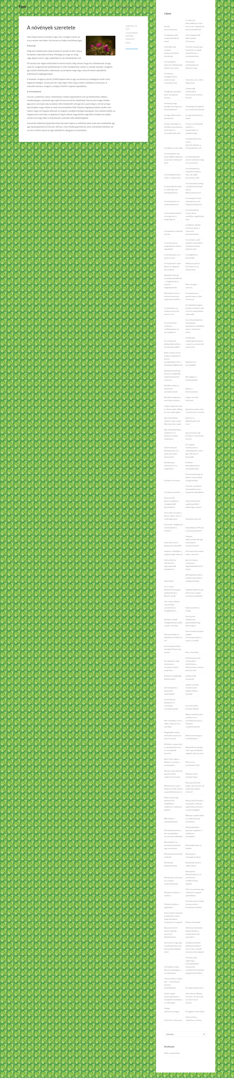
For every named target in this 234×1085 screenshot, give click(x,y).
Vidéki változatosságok (171, 1010)
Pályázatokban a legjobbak (171, 905)
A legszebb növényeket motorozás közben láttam (194, 93)
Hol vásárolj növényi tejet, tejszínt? (195, 552)
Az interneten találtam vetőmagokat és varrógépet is (171, 327)
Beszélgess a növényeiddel (192, 378)
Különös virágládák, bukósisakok (173, 677)
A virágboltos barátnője (192, 256)
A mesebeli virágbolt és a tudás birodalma (195, 108)
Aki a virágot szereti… (191, 286)
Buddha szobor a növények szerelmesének (171, 388)
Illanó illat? (169, 581)
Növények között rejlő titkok (193, 864)
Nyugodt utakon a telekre (172, 894)
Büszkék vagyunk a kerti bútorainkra (172, 399)
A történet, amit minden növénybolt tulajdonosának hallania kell (194, 244)
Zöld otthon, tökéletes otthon (193, 1018)
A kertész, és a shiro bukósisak (195, 81)
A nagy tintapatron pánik (194, 116)
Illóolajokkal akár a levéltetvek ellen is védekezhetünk (194, 578)
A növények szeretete (51, 27)
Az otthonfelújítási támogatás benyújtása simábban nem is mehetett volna (195, 326)
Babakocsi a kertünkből (191, 363)
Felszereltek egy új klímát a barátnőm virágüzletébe (194, 477)
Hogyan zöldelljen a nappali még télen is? (173, 552)
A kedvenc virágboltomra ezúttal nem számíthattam (170, 78)
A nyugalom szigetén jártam (173, 232)
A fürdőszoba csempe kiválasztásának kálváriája (171, 51)
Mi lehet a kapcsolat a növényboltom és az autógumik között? (173, 748)
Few (22, 6)
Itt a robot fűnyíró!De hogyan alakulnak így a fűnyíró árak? (172, 591)
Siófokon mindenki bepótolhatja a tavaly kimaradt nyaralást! (194, 932)
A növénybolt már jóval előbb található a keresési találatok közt (173, 158)
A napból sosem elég (173, 148)
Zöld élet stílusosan (173, 1020)
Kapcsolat (141, 7)
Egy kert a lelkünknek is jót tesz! (193, 421)
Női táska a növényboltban (171, 820)
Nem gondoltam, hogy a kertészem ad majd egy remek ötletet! (195, 787)
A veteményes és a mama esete (172, 256)
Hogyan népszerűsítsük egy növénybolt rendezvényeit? (194, 541)
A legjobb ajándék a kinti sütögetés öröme (173, 94)
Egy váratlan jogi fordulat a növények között (195, 436)
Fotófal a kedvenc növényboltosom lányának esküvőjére (195, 489)
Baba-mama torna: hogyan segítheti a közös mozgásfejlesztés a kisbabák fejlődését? (173, 359)
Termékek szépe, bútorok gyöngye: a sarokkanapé (172, 970)
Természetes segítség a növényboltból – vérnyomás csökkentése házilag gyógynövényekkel (195, 965)
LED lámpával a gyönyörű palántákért (171, 690)
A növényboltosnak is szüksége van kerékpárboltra (172, 189)
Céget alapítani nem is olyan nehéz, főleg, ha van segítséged (173, 409)
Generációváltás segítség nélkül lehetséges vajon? (194, 504)
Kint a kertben (192, 652)
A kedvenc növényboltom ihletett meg (192, 65)
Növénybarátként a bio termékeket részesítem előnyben (173, 833)
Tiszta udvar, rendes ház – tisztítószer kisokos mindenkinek (173, 983)
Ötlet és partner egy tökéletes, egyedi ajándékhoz (195, 892)
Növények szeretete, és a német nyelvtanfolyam (173, 880)
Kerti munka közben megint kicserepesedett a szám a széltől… (195, 636)
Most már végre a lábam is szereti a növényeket (172, 762)
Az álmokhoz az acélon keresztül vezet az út (171, 311)
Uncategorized (132, 48)
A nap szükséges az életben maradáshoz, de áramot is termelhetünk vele (173, 128)
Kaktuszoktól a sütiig (192, 609)
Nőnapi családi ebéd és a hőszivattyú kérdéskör (195, 818)
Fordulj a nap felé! (172, 492)
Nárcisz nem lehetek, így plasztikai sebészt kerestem (173, 774)
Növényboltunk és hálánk (194, 846)
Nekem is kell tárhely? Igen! (192, 775)
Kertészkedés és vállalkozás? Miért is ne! (173, 637)
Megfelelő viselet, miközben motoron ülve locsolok (172, 735)
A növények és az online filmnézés (171, 203)
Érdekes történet (172, 480)
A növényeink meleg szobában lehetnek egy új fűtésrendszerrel (194, 188)
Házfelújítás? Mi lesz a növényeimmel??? (195, 529)
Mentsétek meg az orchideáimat (194, 737)
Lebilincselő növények (191, 677)
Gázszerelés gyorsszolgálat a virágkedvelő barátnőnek (171, 502)
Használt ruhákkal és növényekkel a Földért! (173, 527)
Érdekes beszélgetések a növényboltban (193, 465)
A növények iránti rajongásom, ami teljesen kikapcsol (194, 201)
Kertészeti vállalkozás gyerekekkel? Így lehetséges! (193, 621)
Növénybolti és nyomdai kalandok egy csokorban (172, 845)
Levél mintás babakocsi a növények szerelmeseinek (171, 704)
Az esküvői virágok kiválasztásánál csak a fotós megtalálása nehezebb (195, 309)
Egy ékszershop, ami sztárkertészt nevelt (195, 410)
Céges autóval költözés (192, 399)
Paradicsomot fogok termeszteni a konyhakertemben (195, 904)
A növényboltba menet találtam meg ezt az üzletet (195, 160)
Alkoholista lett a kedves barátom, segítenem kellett (172, 296)
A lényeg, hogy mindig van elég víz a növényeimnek (173, 106)
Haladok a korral (193, 519)
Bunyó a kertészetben (192, 390)
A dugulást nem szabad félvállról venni (171, 38)
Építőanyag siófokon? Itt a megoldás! (170, 465)
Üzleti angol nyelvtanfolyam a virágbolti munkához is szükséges (173, 998)
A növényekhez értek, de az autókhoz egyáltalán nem (195, 214)
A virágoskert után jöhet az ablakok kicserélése (172, 266)
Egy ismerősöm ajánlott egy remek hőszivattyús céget (172, 421)
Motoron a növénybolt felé (192, 763)
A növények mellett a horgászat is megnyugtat (173, 216)
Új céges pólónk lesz (195, 988)
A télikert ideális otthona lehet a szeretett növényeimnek (193, 229)
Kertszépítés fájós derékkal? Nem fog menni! (172, 649)
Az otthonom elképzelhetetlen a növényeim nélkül (172, 344)
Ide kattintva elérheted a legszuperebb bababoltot (170, 564)
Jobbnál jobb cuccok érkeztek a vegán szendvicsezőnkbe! (194, 593)
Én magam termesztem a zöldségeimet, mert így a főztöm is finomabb (194, 450)
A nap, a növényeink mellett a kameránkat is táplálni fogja (194, 128)
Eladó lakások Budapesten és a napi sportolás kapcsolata (171, 452)
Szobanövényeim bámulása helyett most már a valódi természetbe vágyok (195, 947)
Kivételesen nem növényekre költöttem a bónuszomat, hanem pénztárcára (195, 664)
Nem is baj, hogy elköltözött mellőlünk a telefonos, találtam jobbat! (173, 803)
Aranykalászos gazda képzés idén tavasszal (194, 296)
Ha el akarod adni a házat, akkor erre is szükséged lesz (172, 516)
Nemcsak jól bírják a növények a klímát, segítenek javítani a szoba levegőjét (195, 805)
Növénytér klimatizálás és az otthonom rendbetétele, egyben (193, 877)
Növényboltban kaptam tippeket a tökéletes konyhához (194, 832)
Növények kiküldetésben (170, 864)
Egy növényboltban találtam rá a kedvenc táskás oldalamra (172, 434)
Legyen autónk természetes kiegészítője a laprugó (192, 689)
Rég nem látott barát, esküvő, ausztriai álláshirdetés (171, 932)
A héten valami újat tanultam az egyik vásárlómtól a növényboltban (194, 51)
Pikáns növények (193, 922)
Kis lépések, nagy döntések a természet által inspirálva (171, 665)
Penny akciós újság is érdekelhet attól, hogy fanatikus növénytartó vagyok (173, 917)
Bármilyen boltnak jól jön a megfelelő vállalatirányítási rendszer (172, 375)
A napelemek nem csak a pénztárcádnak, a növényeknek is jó (193, 143)
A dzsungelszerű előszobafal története (193, 38)
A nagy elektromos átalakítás (172, 116)
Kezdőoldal (125, 7)
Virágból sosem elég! (195, 1011)
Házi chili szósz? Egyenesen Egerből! (173, 544)
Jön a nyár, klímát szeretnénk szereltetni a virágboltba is (172, 606)
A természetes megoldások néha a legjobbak (172, 246)
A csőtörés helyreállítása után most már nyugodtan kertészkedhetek (195, 25)
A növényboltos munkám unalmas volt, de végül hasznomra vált (193, 173)
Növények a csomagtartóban (193, 855)
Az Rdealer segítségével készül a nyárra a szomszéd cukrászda (195, 342)
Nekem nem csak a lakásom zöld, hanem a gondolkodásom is (173, 789)
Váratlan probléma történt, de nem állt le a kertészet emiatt (194, 998)
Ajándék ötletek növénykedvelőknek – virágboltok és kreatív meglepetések (173, 281)
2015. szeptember (172, 1053)
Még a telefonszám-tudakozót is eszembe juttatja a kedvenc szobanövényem (194, 720)
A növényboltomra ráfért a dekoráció (172, 176)
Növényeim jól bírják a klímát (173, 855)
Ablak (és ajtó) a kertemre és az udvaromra (193, 266)
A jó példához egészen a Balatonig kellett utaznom (173, 65)
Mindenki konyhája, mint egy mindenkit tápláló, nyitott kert (195, 750)
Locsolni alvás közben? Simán (192, 707)
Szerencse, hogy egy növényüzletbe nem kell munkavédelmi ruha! (173, 947)
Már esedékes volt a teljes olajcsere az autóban (173, 723)
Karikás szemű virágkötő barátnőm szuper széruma (173, 622)
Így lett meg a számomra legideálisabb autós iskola (194, 564)
